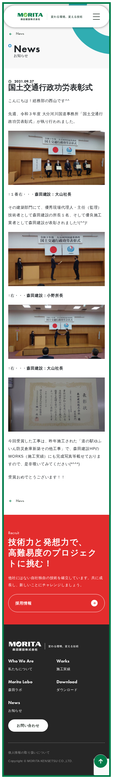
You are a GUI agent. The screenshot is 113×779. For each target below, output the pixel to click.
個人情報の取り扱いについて (29, 752)
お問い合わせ (28, 725)
